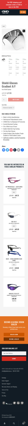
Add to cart (16, 99)
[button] (24, 31)
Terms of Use (5, 390)
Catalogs (4, 378)
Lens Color (4, 105)
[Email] (18, 150)
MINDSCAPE (12, 417)
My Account (4, 423)
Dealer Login (14, 334)
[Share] (22, 150)
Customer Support (6, 384)
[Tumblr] (15, 150)
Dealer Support (5, 381)
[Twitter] (7, 150)
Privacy (3, 393)
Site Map (4, 396)
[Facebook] (4, 150)
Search (14, 423)
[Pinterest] (11, 150)
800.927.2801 (16, 371)
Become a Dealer (14, 339)
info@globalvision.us (7, 371)
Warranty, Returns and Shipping (9, 387)
